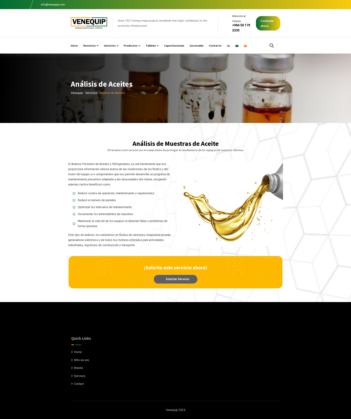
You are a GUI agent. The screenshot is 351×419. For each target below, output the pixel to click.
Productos (130, 45)
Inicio (74, 45)
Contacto (215, 45)
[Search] (271, 46)
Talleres (151, 45)
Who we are (81, 360)
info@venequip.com (53, 4)
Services (79, 376)
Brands (78, 368)
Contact (79, 384)
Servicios (110, 45)
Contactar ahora (267, 23)
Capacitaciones (174, 45)
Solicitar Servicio (177, 279)
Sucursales (196, 45)
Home (78, 352)
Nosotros (89, 45)
